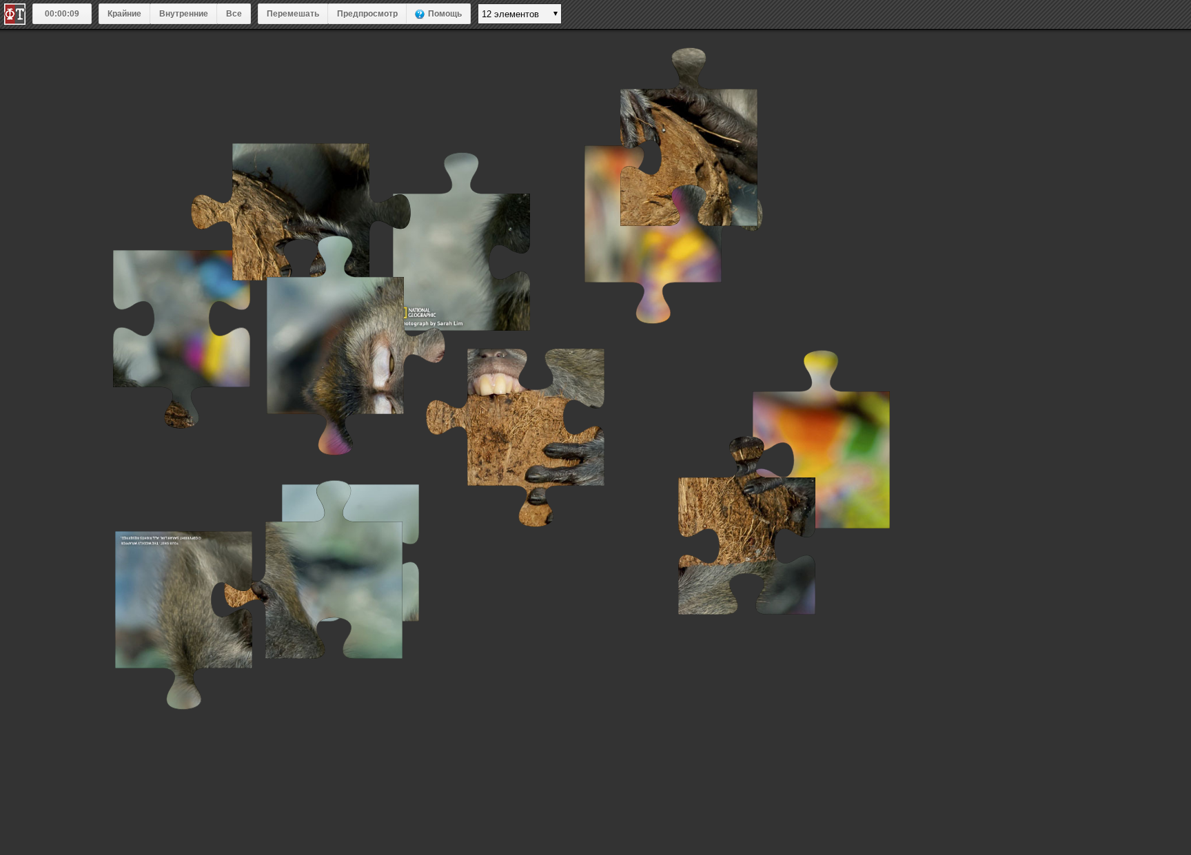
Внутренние (183, 14)
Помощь (445, 14)
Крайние (124, 14)
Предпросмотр (367, 14)
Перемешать (293, 14)
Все (234, 14)
